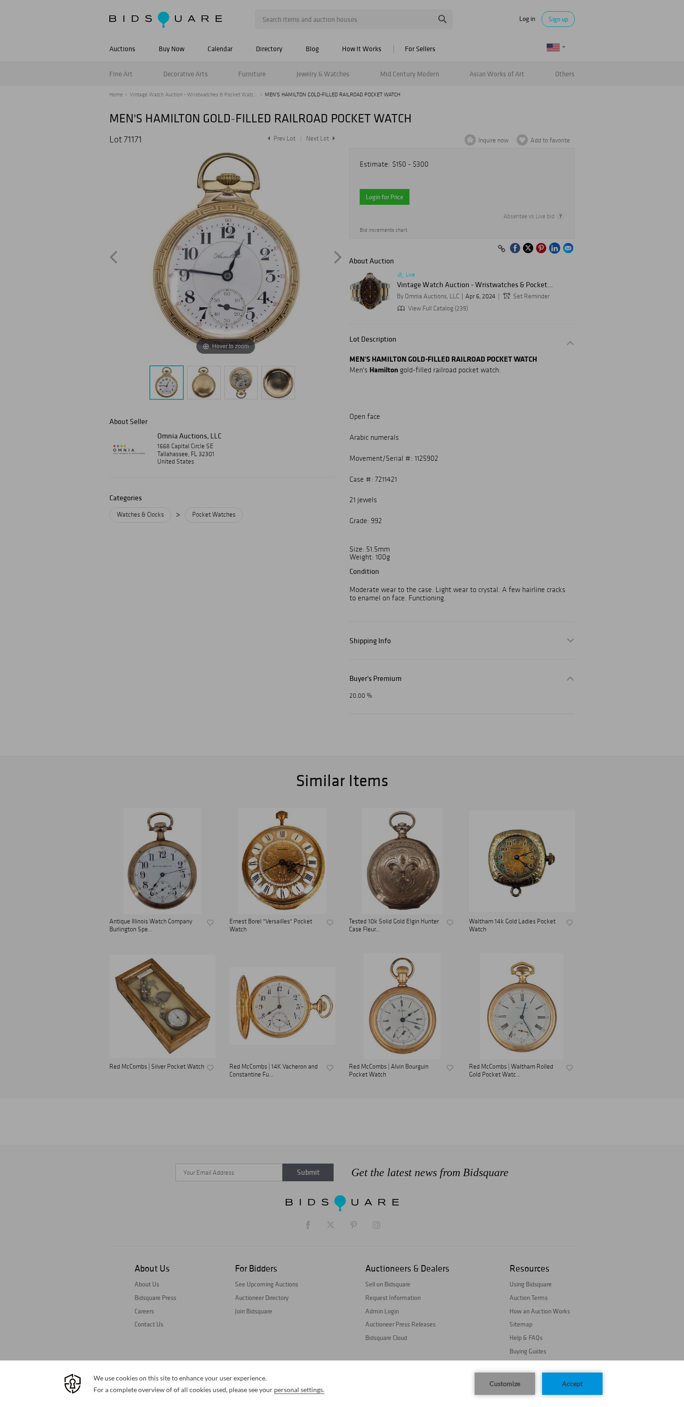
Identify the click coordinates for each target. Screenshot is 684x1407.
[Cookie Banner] (342, 1383)
